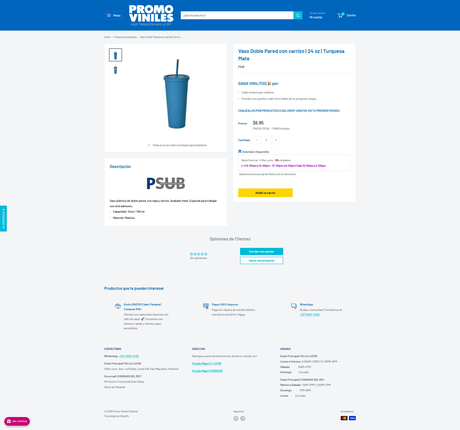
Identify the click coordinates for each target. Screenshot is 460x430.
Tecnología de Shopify (116, 416)
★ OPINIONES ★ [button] (3, 218)
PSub (241, 66)
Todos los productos (125, 37)
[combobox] (237, 15)
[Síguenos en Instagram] (235, 418)
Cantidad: (244, 140)
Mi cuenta (316, 17)
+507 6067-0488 (309, 314)
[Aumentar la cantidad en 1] (276, 140)
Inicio (107, 37)
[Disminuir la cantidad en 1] (257, 140)
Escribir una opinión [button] (261, 251)
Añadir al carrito (265, 193)
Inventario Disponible (255, 152)
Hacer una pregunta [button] (261, 260)
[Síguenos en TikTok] (242, 418)
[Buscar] (297, 15)
